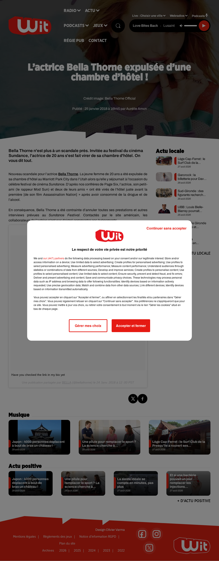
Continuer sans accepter (166, 228)
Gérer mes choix (88, 325)
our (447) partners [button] (53, 258)
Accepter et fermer (131, 325)
